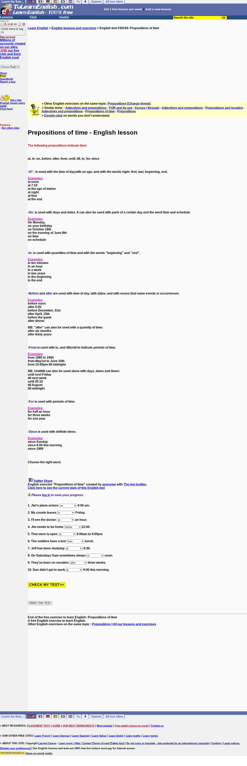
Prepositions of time (100, 111)
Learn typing (150, 735)
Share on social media (38, 753)
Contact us (157, 725)
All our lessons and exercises (134, 624)
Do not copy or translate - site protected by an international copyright (167, 743)
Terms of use (100, 743)
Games (96, 716)
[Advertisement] (137, 64)
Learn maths (133, 735)
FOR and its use (120, 107)
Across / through (147, 107)
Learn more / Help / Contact (75, 743)
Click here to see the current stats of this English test (66, 487)
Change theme (139, 103)
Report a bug (7, 81)
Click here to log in (12, 30)
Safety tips (117, 743)
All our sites (114, 716)
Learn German (61, 735)
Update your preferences (15, 748)
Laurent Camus (47, 743)
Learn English (38, 28)
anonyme (109, 484)
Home (3, 73)
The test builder (135, 484)
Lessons (6, 17)
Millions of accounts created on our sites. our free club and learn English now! (12, 48)
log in (46, 495)
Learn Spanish (80, 735)
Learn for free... (13, 716)
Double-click (53, 115)
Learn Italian (99, 735)
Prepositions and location (224, 107)
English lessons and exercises (74, 28)
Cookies (216, 743)
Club (33, 17)
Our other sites (10, 127)
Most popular (105, 725)
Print (3, 76)
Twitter (38, 481)
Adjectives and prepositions (86, 107)
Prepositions (117, 103)
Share (48, 481)
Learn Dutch (116, 735)
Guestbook (6, 78)
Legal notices (231, 743)
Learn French (42, 735)
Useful (64, 17)
